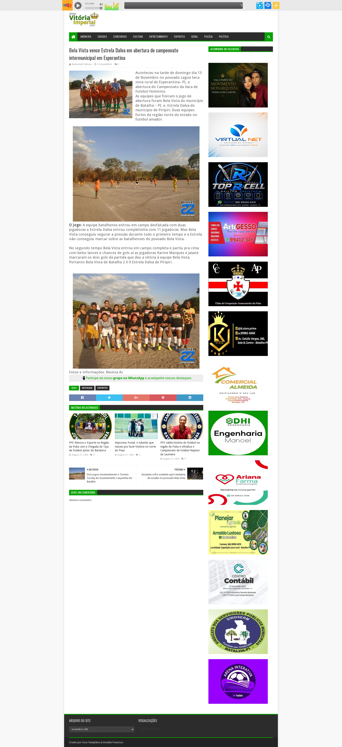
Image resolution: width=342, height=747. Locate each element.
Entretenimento (158, 36)
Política (224, 36)
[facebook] (271, 3)
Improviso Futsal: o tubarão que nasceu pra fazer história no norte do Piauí (135, 446)
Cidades (102, 36)
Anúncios (85, 36)
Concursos (120, 36)
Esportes (179, 36)
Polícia (208, 36)
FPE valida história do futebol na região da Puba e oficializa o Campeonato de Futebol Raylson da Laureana (180, 448)
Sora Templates (91, 742)
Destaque (87, 388)
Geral (194, 36)
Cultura (138, 36)
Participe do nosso (99, 378)
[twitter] (263, 3)
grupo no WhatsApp (152, 378)
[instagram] (267, 3)
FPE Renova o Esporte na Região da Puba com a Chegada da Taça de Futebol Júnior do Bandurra (89, 446)
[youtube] (258, 3)
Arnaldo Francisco (113, 742)
